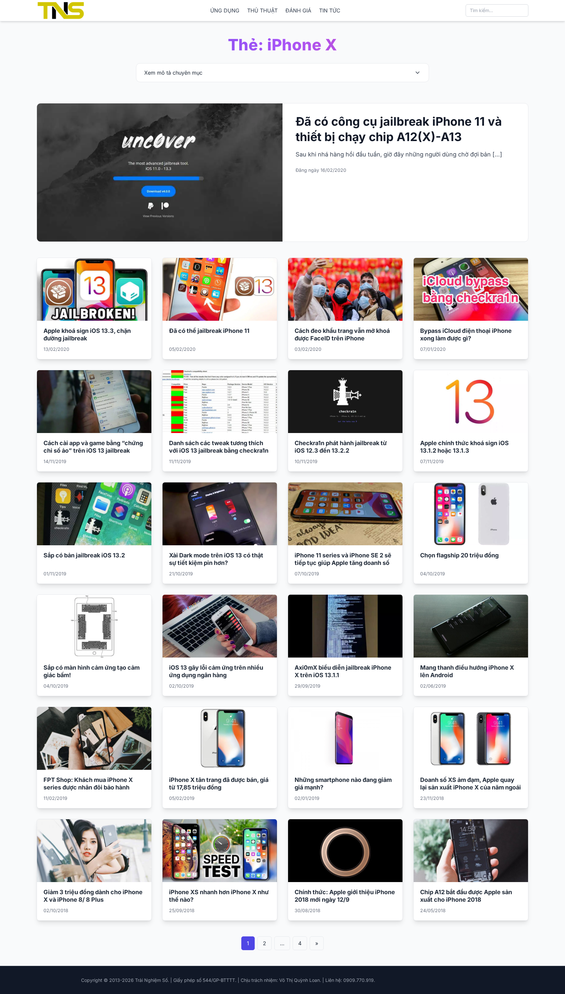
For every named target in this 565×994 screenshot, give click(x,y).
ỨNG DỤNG (224, 10)
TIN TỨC (329, 10)
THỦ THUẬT (262, 10)
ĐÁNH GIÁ (298, 10)
